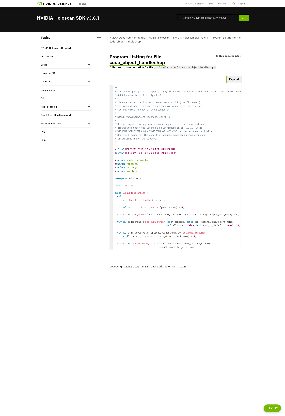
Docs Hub (64, 4)
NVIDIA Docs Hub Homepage (127, 37)
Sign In (242, 3)
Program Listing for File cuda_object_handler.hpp (137, 59)
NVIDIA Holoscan (159, 37)
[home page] (46, 3)
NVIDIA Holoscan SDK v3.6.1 (190, 37)
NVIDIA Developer (194, 3)
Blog (211, 3)
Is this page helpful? (228, 55)
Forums (222, 3)
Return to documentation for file (132, 67)
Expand (234, 79)
